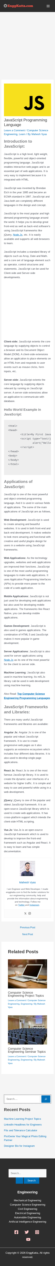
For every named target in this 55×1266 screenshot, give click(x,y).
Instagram (34, 905)
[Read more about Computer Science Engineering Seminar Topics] (27, 1029)
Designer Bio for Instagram (19, 1145)
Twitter (21, 905)
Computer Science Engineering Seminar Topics (27, 1050)
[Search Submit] (19, 1180)
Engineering (26, 1004)
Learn (22, 134)
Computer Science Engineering (27, 1204)
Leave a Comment (14, 130)
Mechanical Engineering (27, 1200)
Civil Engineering (27, 1209)
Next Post (27, 934)
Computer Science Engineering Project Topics (26, 994)
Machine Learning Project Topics (22, 1118)
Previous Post (27, 927)
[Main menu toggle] (48, 6)
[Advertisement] (27, 51)
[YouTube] (28, 1239)
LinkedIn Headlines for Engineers (23, 1124)
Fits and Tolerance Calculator (20, 1130)
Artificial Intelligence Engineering (27, 1221)
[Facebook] (16, 1232)
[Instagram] (29, 913)
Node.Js (17, 234)
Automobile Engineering (27, 1217)
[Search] (45, 1099)
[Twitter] (25, 913)
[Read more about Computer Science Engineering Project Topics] (27, 973)
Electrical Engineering (27, 1213)
